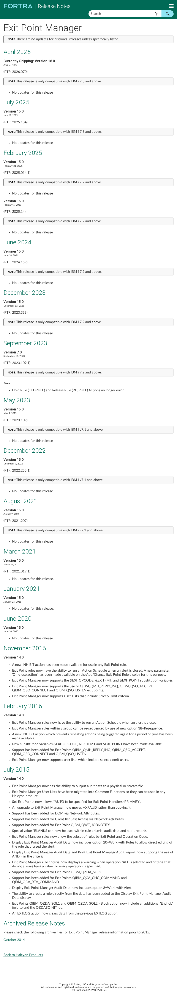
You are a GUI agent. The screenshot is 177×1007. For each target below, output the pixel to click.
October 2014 (14, 940)
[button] (156, 13)
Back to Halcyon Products (23, 955)
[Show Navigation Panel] (171, 6)
